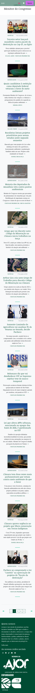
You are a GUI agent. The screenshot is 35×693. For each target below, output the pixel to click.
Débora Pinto (17, 105)
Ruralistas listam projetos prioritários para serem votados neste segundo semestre (17, 136)
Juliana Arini (9, 56)
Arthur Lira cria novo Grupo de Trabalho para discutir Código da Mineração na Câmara (17, 280)
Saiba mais (4, 645)
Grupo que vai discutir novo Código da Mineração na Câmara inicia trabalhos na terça (17, 234)
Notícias (10, 35)
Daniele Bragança (17, 156)
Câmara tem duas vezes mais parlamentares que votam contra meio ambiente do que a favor (17, 478)
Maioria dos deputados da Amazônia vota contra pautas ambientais (17, 187)
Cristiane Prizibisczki (22, 56)
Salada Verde (12, 129)
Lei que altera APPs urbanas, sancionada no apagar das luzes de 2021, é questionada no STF (17, 426)
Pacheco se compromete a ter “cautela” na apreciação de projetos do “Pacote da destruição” (18, 574)
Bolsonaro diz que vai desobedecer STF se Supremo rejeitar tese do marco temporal (17, 377)
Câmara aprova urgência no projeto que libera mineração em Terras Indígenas (17, 526)
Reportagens (12, 80)
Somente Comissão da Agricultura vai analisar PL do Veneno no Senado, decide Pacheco (17, 328)
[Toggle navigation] (23, 3)
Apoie (29, 3)
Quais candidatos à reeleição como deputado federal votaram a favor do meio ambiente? (17, 87)
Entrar (5, 690)
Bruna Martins (25, 203)
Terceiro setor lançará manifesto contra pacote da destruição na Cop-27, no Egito (17, 42)
